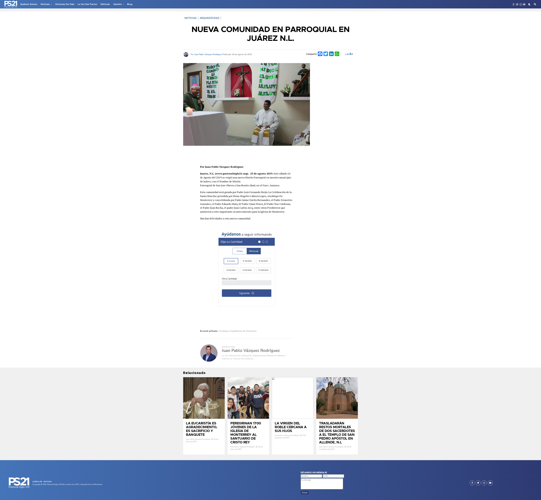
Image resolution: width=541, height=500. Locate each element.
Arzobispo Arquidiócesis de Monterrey (238, 331)
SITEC (77, 484)
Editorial (105, 4)
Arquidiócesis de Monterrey (91, 484)
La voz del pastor (87, 4)
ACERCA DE (37, 481)
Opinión (117, 4)
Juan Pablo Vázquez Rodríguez (208, 54)
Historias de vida (64, 4)
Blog (129, 4)
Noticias (45, 4)
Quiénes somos (28, 4)
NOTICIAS (47, 481)
